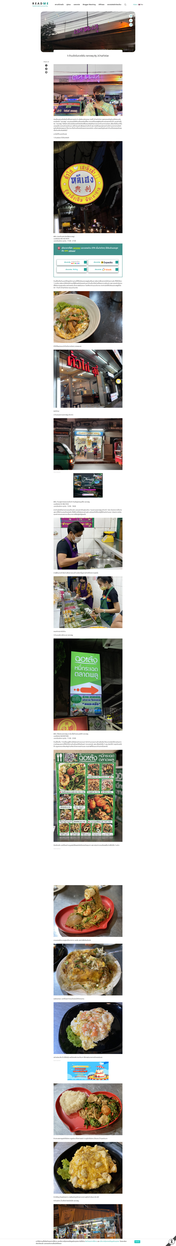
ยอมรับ (137, 1242)
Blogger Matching (89, 4)
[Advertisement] (88, 868)
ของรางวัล (77, 4)
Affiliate (101, 4)
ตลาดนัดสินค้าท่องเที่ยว (114, 4)
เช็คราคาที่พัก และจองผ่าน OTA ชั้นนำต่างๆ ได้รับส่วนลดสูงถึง (89, 249)
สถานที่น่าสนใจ (59, 4)
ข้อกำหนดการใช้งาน (91, 1241)
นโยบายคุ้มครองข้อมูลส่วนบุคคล (110, 1241)
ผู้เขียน (69, 4)
